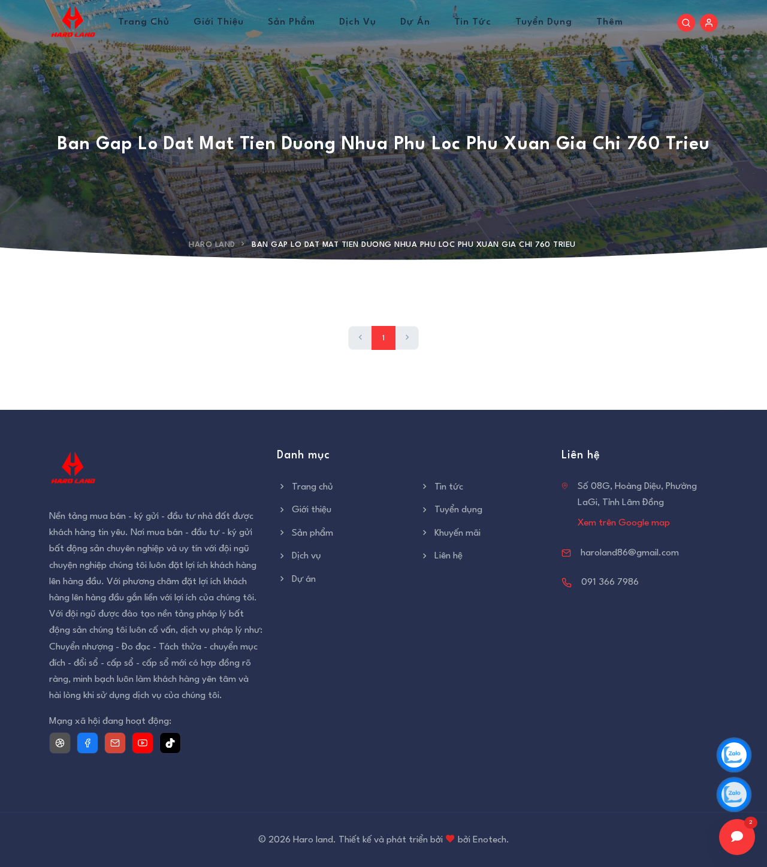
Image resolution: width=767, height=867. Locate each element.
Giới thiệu (219, 22)
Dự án (415, 22)
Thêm (609, 22)
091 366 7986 (610, 582)
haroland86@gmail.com (630, 553)
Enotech (489, 840)
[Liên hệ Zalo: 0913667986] (734, 794)
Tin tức (472, 22)
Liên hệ (448, 556)
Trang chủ (144, 22)
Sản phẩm (291, 22)
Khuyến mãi (457, 533)
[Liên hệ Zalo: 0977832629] (734, 755)
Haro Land (212, 245)
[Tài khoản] (709, 23)
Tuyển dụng (543, 22)
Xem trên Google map (624, 523)
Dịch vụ (357, 22)
